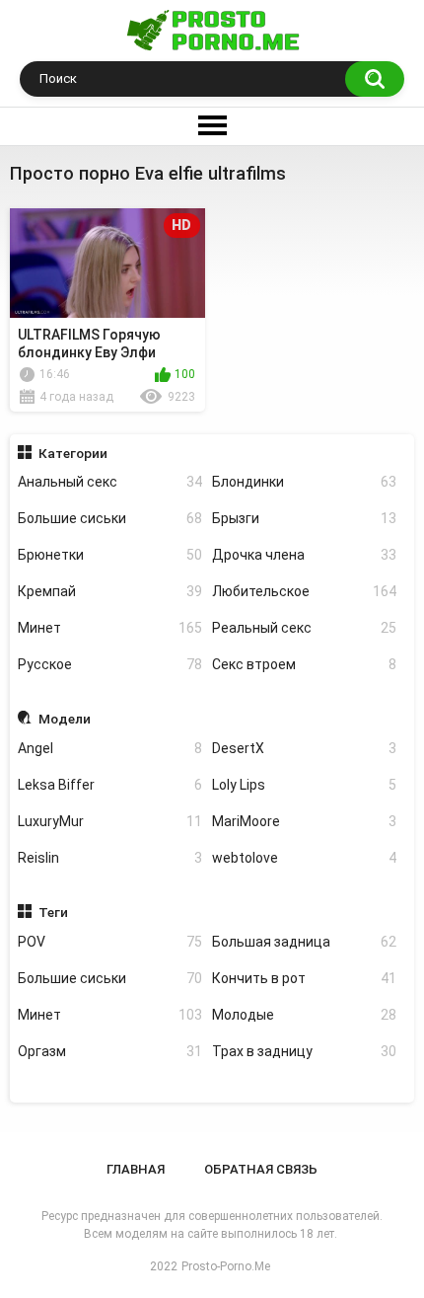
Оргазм (110, 1051)
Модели (64, 718)
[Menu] (212, 126)
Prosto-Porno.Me (225, 1266)
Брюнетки (110, 555)
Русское (110, 664)
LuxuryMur (110, 821)
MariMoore (304, 821)
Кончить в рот (304, 978)
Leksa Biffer (110, 785)
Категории (72, 453)
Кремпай (110, 591)
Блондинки (304, 482)
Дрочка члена (304, 555)
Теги (53, 912)
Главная (135, 1169)
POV (110, 942)
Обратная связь (261, 1169)
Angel (110, 748)
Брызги (304, 518)
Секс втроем (304, 664)
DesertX (304, 748)
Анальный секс (110, 482)
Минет (110, 628)
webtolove (304, 858)
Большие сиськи (110, 518)
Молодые (304, 1015)
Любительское (304, 591)
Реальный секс (304, 628)
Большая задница (304, 942)
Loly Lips (304, 785)
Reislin (110, 858)
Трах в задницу (304, 1051)
